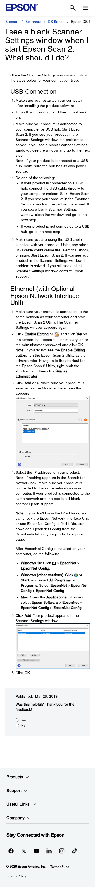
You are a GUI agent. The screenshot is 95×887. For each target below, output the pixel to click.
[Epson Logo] (21, 7)
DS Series (56, 21)
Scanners (33, 21)
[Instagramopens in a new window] (61, 850)
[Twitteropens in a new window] (23, 850)
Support (12, 21)
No (23, 725)
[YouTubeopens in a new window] (36, 850)
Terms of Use (59, 867)
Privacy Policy (16, 876)
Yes (23, 720)
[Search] (73, 8)
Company (15, 817)
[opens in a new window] (74, 850)
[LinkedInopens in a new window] (49, 850)
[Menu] (85, 8)
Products (14, 776)
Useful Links (18, 804)
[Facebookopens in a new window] (11, 850)
